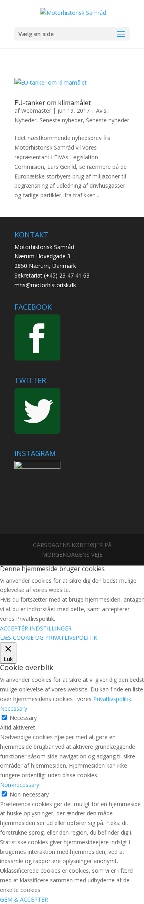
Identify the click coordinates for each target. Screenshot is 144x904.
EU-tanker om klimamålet (52, 102)
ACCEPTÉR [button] (14, 628)
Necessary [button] (13, 708)
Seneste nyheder (61, 120)
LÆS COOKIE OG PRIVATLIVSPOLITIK (48, 637)
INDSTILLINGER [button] (51, 628)
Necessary (23, 718)
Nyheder (25, 120)
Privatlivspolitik (112, 699)
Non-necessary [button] (19, 784)
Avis (101, 110)
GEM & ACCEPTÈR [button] (24, 899)
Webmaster (36, 110)
